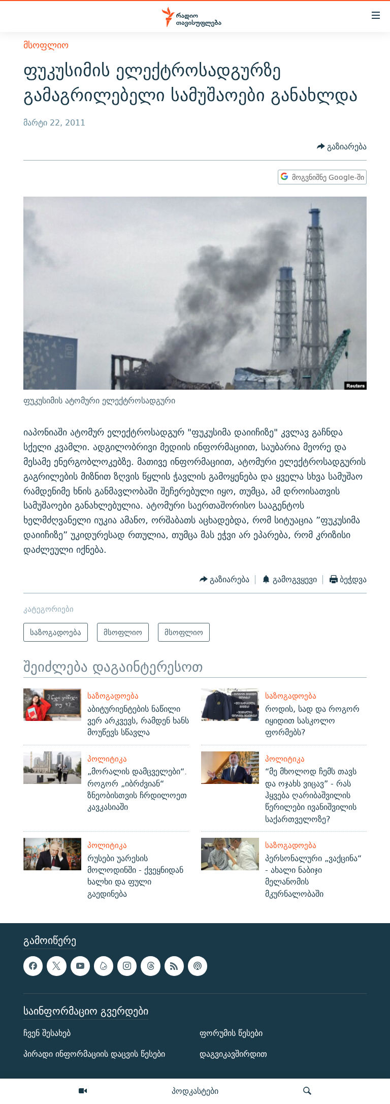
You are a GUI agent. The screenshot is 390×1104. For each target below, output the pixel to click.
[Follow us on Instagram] (127, 965)
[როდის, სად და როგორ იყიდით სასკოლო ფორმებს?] (230, 704)
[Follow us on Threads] (150, 965)
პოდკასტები (195, 1091)
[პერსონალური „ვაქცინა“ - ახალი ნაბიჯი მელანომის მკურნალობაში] (230, 854)
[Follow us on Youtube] (80, 965)
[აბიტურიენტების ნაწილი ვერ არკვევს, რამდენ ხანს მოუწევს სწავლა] (52, 704)
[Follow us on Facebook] (33, 965)
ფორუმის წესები (231, 1033)
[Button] (342, 146)
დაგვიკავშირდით (233, 1054)
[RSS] (174, 965)
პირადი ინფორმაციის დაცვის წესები (94, 1054)
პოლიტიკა (107, 758)
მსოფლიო (46, 45)
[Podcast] (197, 965)
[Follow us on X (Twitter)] (56, 965)
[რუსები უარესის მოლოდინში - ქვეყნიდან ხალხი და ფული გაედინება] (52, 854)
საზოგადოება (113, 695)
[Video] (83, 1091)
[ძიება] (307, 1091)
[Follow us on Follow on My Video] (103, 965)
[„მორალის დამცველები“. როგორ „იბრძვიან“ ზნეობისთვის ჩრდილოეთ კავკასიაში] (52, 767)
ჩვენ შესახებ (47, 1033)
